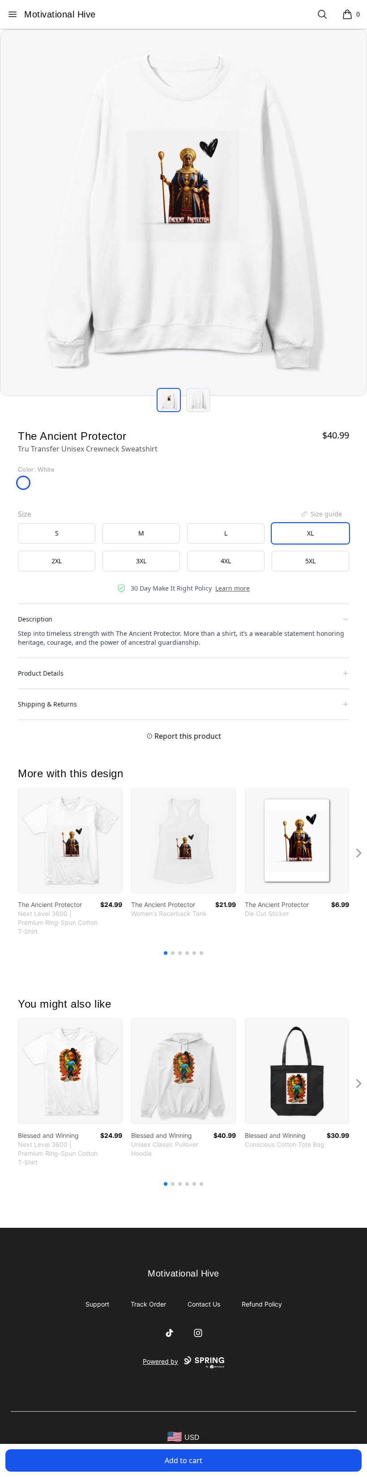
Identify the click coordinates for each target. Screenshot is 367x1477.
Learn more (232, 588)
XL (310, 533)
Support (97, 1304)
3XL (141, 561)
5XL (310, 561)
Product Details (41, 673)
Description (35, 619)
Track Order (148, 1304)
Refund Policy (262, 1304)
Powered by (160, 1361)
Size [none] (24, 514)
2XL (56, 561)
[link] (70, 840)
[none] (321, 514)
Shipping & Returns (47, 704)
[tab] (169, 400)
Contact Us (204, 1304)
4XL (226, 561)
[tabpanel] (183, 212)
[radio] (56, 533)
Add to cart (183, 1460)
